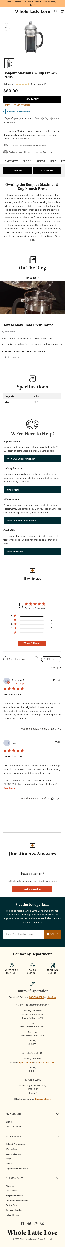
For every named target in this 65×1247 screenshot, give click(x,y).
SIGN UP (52, 934)
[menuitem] (34, 1121)
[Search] (56, 11)
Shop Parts (13, 489)
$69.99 (18, 170)
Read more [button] (9, 788)
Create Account (13, 1126)
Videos (9, 1163)
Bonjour (10, 84)
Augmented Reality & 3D (17, 1168)
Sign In (9, 1121)
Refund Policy (12, 1215)
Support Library (25, 1062)
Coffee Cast (12, 1205)
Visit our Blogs (15, 551)
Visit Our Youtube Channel (21, 520)
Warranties (11, 1149)
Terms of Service (14, 1210)
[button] (3, 11)
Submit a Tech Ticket (45, 1062)
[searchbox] (21, 659)
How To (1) (32, 278)
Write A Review (33, 643)
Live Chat (51, 997)
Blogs (8, 1158)
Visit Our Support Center (21, 458)
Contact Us (11, 1190)
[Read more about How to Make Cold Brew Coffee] (32, 297)
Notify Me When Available (17, 104)
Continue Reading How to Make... (24, 351)
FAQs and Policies (14, 1195)
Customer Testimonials (17, 1200)
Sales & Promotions (15, 1144)
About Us (10, 1186)
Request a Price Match (19, 111)
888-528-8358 (36, 997)
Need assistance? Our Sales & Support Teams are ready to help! (32, 3)
